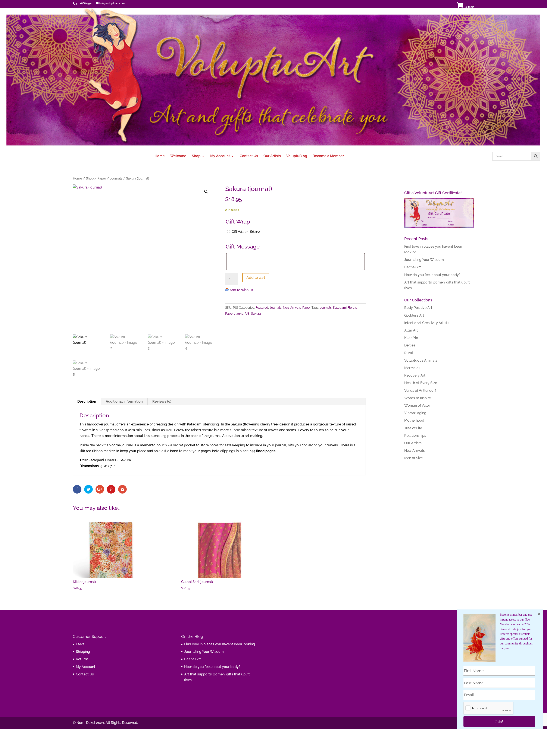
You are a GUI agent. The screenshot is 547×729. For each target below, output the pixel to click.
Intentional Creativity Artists (426, 323)
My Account (220, 156)
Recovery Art (414, 375)
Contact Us (249, 156)
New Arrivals (292, 307)
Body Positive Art (418, 308)
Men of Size (413, 458)
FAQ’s (80, 644)
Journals (116, 178)
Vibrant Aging (415, 413)
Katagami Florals (345, 307)
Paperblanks (234, 313)
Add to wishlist (241, 290)
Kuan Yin (411, 338)
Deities (409, 345)
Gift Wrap (246, 232)
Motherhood (414, 420)
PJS (247, 313)
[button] (206, 192)
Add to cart (255, 277)
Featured (262, 307)
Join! (499, 721)
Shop (196, 156)
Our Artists (272, 156)
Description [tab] (86, 401)
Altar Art (411, 330)
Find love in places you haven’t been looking (219, 644)
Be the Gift (412, 267)
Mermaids (412, 368)
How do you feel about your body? (432, 275)
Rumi (408, 353)
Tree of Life (413, 428)
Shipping (83, 652)
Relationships (415, 436)
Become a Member (328, 156)
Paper (101, 178)
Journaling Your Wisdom (424, 260)
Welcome (178, 156)
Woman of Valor (417, 405)
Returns (82, 659)
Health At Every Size (420, 383)
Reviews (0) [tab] (161, 401)
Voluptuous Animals (420, 360)
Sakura (256, 313)
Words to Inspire (417, 398)
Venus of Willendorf (420, 391)
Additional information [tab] (124, 401)
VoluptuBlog (296, 156)
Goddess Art (414, 315)
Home (160, 156)
